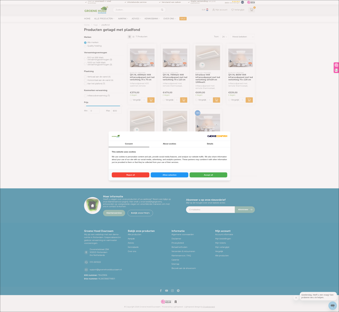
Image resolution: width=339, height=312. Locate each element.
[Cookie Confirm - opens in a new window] (217, 136)
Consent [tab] (129, 144)
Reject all (130, 175)
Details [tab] (210, 144)
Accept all (208, 175)
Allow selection (170, 175)
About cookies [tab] (169, 144)
